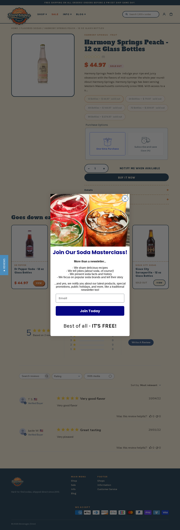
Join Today (90, 310)
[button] (4, 265)
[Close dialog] (125, 198)
